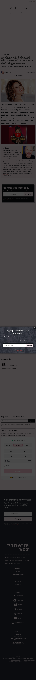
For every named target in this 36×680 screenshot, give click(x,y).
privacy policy (19, 350)
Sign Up (29, 345)
